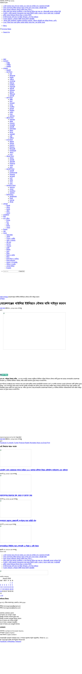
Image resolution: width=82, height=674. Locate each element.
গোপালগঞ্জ (12, 81)
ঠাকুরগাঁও (12, 145)
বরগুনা (11, 165)
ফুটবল (8, 207)
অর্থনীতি (8, 65)
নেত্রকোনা (12, 193)
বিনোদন (5, 229)
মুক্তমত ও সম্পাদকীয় (11, 262)
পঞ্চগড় (11, 153)
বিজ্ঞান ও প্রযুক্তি (10, 255)
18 (3, 589)
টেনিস (8, 211)
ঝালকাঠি (12, 160)
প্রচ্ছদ (4, 59)
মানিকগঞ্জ (12, 90)
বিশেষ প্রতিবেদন (10, 261)
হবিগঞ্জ (11, 202)
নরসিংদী (12, 88)
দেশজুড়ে (5, 68)
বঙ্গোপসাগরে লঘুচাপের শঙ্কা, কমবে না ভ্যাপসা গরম (16, 495)
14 (9, 587)
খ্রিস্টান (8, 226)
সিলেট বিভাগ (9, 195)
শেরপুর (11, 189)
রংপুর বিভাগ (9, 140)
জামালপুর (12, 187)
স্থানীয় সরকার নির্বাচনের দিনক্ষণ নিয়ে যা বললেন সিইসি (17, 15)
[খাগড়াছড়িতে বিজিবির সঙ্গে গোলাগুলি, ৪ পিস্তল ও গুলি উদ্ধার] (15, 542)
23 (12, 589)
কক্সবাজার (12, 120)
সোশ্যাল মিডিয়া (10, 266)
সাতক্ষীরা (12, 107)
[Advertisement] (41, 46)
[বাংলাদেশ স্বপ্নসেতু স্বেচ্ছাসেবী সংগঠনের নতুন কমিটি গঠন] (15, 517)
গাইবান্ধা (12, 143)
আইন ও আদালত (10, 240)
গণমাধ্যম (8, 246)
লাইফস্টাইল (9, 235)
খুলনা (11, 101)
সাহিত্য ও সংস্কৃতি (11, 264)
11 (3, 587)
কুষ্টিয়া (11, 99)
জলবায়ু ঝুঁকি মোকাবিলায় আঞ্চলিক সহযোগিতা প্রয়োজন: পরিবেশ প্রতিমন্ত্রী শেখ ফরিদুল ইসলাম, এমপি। (30, 21)
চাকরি (7, 248)
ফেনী (11, 136)
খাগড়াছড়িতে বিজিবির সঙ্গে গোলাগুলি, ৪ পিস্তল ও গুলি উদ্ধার (19, 546)
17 (1, 589)
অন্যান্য (8, 213)
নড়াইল (11, 112)
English (8, 268)
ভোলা (11, 167)
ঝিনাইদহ (12, 110)
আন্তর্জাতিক (6, 215)
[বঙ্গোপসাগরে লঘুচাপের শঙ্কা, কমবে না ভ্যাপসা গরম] (15, 492)
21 (9, 589)
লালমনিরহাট (13, 151)
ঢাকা (11, 74)
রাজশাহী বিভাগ (10, 169)
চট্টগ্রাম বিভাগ (10, 118)
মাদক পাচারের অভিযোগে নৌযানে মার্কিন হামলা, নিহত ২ (17, 10)
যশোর (11, 105)
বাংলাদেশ (5, 61)
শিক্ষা (4, 217)
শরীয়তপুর (12, 94)
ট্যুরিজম (8, 250)
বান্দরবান (12, 123)
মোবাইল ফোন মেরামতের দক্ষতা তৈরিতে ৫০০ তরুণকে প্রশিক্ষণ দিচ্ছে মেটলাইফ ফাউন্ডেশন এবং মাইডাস (34, 470)
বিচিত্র (7, 253)
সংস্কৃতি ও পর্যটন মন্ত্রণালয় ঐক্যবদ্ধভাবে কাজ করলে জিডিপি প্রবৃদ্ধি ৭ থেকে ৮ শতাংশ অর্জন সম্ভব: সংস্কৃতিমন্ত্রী (31, 13)
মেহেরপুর (12, 116)
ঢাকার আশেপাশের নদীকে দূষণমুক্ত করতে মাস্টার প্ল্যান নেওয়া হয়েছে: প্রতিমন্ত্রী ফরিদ (25, 8)
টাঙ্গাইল (12, 77)
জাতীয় (8, 63)
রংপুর (11, 154)
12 (5, 587)
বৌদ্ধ (7, 224)
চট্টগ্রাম (11, 131)
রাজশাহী (12, 171)
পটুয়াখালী (12, 162)
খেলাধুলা (5, 204)
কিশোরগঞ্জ (12, 76)
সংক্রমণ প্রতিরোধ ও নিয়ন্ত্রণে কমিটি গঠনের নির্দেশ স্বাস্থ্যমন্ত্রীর (18, 19)
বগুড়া (11, 184)
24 (1, 591)
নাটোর (11, 180)
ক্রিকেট (8, 206)
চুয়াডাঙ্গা (12, 109)
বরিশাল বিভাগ (10, 156)
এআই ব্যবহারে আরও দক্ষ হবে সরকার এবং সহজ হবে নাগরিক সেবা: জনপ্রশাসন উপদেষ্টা (26, 6)
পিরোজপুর (12, 164)
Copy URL (18, 437)
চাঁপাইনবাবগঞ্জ (13, 173)
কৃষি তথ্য (8, 242)
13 (7, 587)
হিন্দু (7, 222)
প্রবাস (7, 251)
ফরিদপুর (12, 83)
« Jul (1, 595)
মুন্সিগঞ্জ (12, 92)
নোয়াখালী (12, 134)
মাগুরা (11, 114)
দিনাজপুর (12, 147)
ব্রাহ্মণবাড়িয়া (13, 129)
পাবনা (11, 182)
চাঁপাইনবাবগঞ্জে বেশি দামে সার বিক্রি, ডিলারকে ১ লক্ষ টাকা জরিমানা (20, 17)
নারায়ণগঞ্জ (12, 87)
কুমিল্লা (11, 121)
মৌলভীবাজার (13, 196)
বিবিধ (7, 257)
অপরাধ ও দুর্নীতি (10, 239)
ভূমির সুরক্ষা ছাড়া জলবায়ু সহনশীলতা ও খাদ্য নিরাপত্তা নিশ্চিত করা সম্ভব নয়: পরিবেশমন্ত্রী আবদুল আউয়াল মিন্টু (32, 11)
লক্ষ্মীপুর (12, 138)
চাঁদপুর (11, 132)
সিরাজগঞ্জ (12, 175)
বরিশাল (12, 158)
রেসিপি (8, 237)
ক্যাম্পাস (8, 244)
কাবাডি (8, 209)
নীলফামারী (12, 149)
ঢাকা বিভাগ (9, 72)
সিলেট (11, 198)
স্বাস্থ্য (4, 231)
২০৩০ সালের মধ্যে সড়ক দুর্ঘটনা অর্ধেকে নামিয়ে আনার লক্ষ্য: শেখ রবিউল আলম (24, 22)
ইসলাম (8, 220)
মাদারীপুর (12, 85)
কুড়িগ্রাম (12, 142)
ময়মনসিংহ (12, 191)
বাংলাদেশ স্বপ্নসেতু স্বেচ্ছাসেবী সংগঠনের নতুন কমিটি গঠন (18, 521)
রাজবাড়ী (12, 96)
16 (12, 587)
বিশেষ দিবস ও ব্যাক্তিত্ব (12, 259)
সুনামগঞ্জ (12, 200)
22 (10, 589)
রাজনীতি (8, 66)
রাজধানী (8, 70)
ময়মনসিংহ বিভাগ (11, 185)
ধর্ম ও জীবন (6, 218)
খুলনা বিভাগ (9, 98)
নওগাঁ (11, 178)
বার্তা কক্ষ (2, 308)
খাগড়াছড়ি (12, 125)
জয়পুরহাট (12, 176)
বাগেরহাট (12, 103)
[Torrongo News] (5, 29)
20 (7, 589)
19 (5, 589)
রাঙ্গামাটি (12, 127)
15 (10, 587)
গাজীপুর (12, 79)
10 (1, 587)
